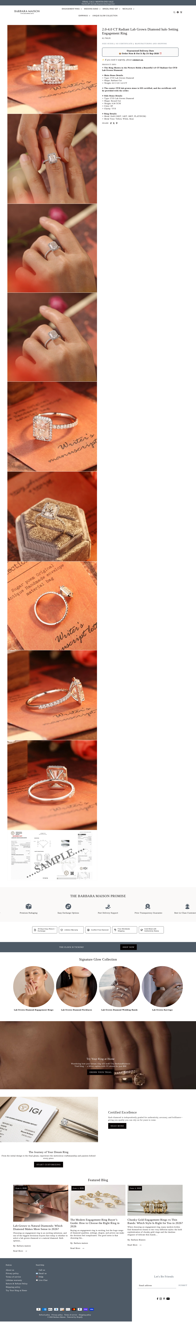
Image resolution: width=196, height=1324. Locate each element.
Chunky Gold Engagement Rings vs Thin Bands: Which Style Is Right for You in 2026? (155, 1221)
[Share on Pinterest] (117, 123)
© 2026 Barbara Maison (56, 1317)
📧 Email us (41, 1273)
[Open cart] (181, 12)
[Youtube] (168, 1298)
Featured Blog (98, 1180)
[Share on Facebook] (111, 123)
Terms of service (13, 1276)
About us (10, 1269)
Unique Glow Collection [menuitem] (104, 16)
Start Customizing (49, 1164)
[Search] (174, 12)
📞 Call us (40, 1269)
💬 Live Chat (42, 1280)
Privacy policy (12, 1273)
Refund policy (44, 1315)
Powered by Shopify (75, 1317)
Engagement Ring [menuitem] (71, 9)
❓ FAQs (39, 1276)
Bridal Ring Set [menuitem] (111, 9)
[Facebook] (157, 1298)
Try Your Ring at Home (16, 1290)
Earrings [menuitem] (84, 16)
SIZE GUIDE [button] (107, 43)
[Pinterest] (164, 1298)
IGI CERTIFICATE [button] (124, 43)
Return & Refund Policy (17, 1283)
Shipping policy (13, 1287)
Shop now (128, 947)
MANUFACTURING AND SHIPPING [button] (151, 43)
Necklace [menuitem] (127, 9)
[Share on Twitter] (114, 123)
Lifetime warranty (14, 1280)
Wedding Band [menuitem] (91, 9)
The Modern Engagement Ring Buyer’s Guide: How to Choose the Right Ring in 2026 (95, 1223)
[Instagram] (161, 1298)
